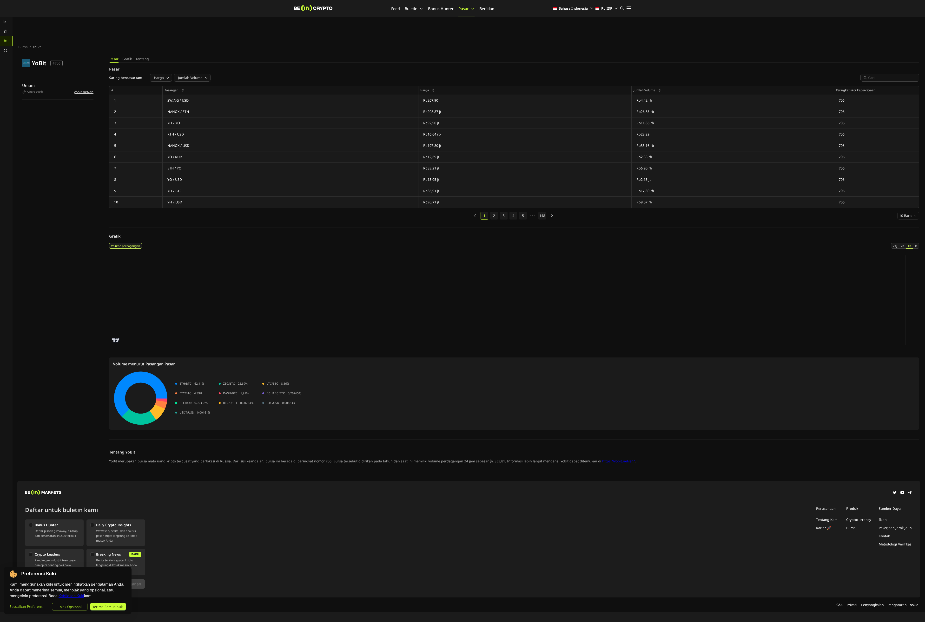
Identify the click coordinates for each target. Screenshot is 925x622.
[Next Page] (552, 216)
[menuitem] (6, 21)
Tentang (142, 59)
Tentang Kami (827, 519)
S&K (839, 605)
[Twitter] (894, 493)
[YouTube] (902, 493)
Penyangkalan (872, 605)
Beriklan (486, 8)
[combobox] (892, 77)
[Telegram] (910, 493)
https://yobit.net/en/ (618, 461)
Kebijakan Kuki (71, 595)
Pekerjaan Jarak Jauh (895, 527)
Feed (395, 8)
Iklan (883, 519)
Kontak (884, 536)
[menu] (6, 36)
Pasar (463, 8)
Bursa (23, 47)
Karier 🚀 (823, 527)
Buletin (411, 8)
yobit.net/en (83, 92)
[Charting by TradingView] (116, 340)
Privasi (852, 605)
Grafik (127, 59)
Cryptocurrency (858, 519)
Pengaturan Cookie (903, 605)
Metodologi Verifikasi (895, 544)
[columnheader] (290, 90)
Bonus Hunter (441, 8)
